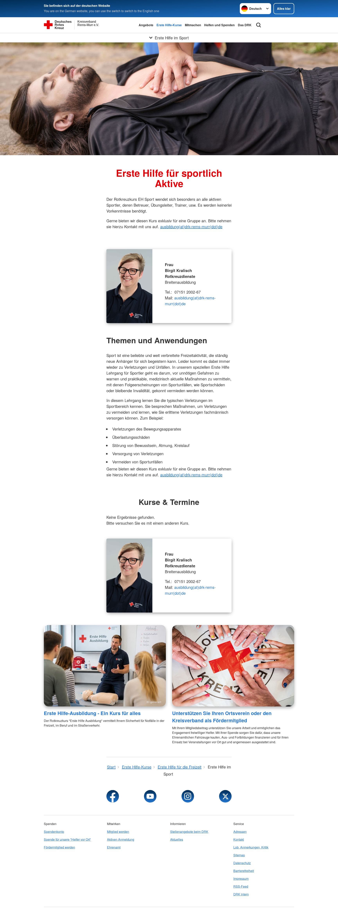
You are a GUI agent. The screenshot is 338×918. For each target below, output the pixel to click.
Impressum (241, 878)
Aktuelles (176, 839)
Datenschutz (242, 863)
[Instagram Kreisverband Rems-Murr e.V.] (188, 796)
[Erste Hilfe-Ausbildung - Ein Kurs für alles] (105, 665)
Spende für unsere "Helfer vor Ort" (67, 839)
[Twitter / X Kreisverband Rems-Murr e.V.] (225, 796)
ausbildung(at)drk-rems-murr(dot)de (191, 226)
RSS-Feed (240, 886)
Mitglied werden (118, 831)
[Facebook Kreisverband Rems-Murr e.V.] (112, 796)
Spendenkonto (54, 831)
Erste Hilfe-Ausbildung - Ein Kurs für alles (92, 713)
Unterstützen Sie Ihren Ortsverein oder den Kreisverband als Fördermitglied (221, 717)
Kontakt (238, 839)
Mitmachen (193, 25)
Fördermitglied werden (59, 847)
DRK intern (241, 894)
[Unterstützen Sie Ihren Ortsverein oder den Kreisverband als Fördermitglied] (233, 665)
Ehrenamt (113, 847)
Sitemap (239, 855)
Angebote (146, 25)
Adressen (240, 831)
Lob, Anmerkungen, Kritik (250, 847)
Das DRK (245, 25)
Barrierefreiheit (243, 870)
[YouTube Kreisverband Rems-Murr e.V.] (150, 796)
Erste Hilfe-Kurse (169, 25)
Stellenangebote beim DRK (189, 831)
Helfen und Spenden (219, 25)
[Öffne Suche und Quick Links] (258, 25)
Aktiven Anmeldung (120, 839)
